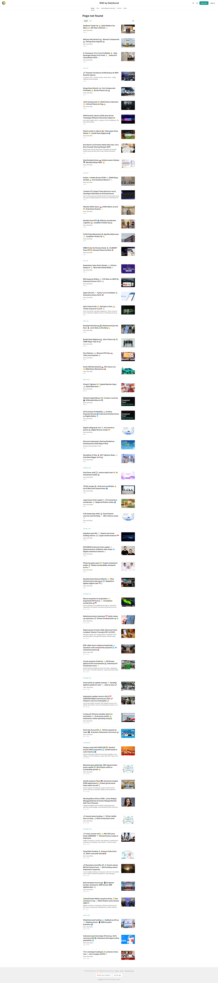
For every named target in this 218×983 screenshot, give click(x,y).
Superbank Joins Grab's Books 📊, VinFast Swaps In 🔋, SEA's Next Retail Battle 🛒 (99, 266)
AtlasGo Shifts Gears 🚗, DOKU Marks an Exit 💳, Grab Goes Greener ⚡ (100, 208)
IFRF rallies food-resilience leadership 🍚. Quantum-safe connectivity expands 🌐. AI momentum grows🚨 (100, 647)
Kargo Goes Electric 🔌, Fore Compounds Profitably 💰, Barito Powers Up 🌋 (99, 89)
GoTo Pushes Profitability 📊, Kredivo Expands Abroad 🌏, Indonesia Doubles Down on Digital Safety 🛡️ (101, 414)
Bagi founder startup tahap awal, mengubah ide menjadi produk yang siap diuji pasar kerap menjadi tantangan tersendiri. (99, 150)
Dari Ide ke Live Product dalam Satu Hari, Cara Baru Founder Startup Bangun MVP (101, 146)
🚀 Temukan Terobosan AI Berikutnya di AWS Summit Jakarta (100, 74)
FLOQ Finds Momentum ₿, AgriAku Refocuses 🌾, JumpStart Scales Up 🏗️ (101, 235)
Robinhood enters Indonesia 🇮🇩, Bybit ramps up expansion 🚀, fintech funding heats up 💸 (100, 617)
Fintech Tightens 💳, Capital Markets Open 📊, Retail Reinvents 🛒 (99, 385)
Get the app (117, 975)
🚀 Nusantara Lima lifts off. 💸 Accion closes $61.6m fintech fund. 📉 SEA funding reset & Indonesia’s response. (100, 867)
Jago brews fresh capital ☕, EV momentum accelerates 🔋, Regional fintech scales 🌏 (100, 501)
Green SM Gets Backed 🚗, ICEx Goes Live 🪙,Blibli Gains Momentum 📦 (99, 368)
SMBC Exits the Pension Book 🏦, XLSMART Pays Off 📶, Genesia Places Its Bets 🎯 (100, 249)
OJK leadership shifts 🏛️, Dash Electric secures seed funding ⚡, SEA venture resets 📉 (100, 516)
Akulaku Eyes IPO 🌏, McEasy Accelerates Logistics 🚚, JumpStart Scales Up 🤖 (99, 222)
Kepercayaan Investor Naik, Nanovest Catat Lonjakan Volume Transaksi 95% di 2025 (100, 631)
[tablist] (87, 21)
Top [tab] (90, 21)
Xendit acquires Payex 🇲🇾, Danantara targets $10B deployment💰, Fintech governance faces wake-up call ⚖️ (100, 783)
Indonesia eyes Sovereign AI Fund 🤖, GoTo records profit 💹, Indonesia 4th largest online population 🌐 (101, 938)
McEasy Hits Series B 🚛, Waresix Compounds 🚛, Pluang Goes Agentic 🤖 (101, 40)
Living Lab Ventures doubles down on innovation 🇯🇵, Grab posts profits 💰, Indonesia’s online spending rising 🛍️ (98, 716)
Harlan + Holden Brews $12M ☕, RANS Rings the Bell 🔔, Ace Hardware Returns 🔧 (100, 179)
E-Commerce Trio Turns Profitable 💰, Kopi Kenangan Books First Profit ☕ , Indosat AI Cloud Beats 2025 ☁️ (100, 55)
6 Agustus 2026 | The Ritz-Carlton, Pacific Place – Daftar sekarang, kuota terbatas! (99, 78)
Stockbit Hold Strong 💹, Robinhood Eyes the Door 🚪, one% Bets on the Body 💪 (100, 327)
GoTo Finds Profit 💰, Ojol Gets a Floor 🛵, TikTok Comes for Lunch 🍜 (99, 308)
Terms (121, 971)
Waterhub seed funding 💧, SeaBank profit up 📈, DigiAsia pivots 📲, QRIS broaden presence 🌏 (101, 922)
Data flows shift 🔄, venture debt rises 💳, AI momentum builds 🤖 (100, 474)
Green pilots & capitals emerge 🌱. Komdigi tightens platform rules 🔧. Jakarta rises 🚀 (100, 684)
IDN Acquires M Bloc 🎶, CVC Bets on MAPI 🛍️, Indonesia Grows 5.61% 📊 (101, 280)
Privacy (117, 971)
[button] (92, 8)
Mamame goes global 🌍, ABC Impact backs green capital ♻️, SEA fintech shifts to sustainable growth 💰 (100, 767)
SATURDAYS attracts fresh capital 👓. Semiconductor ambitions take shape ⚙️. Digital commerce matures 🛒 (99, 549)
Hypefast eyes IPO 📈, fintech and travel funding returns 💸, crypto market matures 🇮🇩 (101, 534)
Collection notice (129, 971)
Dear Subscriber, (88, 821)
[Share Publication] (197, 3)
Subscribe (204, 3)
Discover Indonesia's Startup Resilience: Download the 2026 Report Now (99, 442)
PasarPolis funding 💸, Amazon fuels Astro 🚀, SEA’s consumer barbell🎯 (100, 852)
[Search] (193, 3)
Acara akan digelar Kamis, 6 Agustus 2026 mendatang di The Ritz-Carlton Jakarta (101, 121)
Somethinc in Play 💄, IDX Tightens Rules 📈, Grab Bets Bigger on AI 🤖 (100, 456)
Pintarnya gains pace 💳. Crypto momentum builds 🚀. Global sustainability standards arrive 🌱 (100, 565)
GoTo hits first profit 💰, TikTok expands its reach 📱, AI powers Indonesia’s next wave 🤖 (101, 731)
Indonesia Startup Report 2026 (92, 446)
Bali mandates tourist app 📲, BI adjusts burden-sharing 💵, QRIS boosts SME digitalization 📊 (98, 885)
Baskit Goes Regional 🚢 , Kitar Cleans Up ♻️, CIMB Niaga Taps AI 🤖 (100, 340)
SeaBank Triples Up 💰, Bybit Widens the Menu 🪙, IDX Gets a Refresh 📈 (99, 27)
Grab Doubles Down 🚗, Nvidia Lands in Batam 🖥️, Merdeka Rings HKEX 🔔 (101, 161)
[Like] (84, 34)
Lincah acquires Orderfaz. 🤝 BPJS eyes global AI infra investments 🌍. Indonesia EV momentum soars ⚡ (100, 663)
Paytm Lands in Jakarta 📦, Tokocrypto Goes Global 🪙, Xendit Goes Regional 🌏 (100, 132)
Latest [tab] (86, 21)
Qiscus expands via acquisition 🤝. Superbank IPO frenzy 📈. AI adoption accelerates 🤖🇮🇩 (97, 601)
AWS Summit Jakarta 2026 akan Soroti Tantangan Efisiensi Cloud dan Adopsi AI (99, 117)
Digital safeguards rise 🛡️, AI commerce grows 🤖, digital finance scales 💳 (98, 429)
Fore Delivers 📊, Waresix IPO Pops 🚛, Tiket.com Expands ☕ (98, 354)
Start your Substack (104, 975)
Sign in (213, 3)
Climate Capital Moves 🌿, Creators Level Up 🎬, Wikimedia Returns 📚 (100, 399)
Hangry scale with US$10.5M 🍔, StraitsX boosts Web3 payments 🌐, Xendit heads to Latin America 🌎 (100, 749)
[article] (109, 30)
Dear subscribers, (88, 459)
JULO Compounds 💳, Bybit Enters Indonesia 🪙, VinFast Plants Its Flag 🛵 (100, 103)
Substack (100, 979)
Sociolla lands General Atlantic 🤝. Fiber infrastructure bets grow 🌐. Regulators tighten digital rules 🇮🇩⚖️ (98, 581)
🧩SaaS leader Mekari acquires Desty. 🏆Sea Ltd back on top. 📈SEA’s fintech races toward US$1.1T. (101, 901)
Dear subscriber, (88, 30)
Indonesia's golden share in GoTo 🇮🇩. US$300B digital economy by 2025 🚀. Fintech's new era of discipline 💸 (98, 698)
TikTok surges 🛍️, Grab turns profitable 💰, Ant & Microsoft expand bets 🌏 (100, 487)
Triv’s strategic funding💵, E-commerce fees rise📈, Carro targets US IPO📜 (100, 953)
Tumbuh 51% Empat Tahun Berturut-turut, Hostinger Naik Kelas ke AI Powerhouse (99, 192)
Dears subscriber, (88, 652)
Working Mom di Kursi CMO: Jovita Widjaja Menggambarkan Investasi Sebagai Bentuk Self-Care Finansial (100, 801)
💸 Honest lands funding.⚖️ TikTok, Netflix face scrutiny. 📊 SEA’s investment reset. (99, 817)
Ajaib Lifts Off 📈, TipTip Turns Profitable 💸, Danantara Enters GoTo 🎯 (100, 294)
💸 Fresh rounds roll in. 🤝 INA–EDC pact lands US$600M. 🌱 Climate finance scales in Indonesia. (100, 836)
